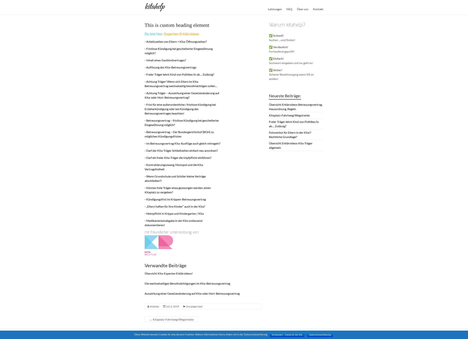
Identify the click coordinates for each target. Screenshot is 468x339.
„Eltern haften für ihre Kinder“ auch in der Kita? (175, 206)
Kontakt (318, 9)
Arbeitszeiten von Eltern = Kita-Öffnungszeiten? (176, 41)
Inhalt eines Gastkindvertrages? (166, 60)
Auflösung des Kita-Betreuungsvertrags (171, 67)
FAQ (289, 9)
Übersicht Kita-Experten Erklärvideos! (169, 273)
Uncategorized (194, 306)
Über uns (302, 9)
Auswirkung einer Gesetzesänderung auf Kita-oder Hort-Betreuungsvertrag (192, 293)
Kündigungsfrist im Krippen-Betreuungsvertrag (176, 199)
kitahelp (154, 306)
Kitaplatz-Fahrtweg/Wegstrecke (171, 319)
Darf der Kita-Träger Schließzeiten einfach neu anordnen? (182, 150)
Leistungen (275, 9)
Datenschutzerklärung (320, 335)
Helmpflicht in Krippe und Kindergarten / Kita (175, 213)
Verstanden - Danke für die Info (287, 335)
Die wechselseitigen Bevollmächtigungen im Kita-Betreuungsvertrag (187, 283)
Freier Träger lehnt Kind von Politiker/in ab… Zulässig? (180, 74)
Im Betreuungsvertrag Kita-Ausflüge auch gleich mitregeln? (183, 143)
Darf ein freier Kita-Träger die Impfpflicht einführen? (178, 157)
